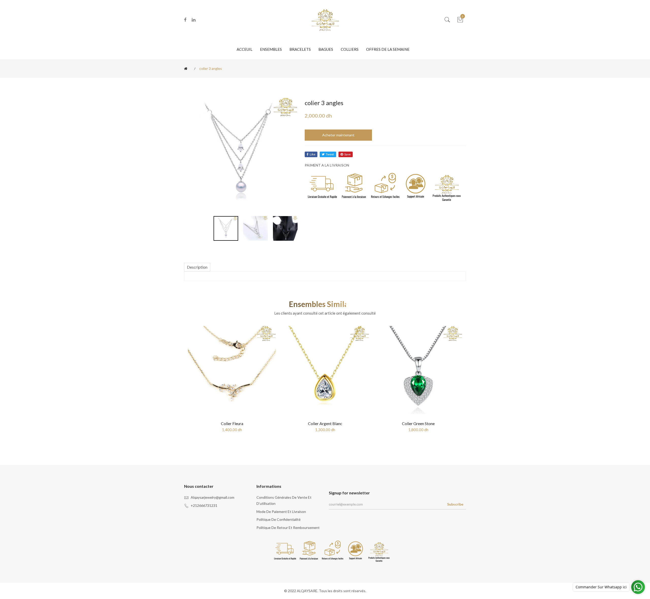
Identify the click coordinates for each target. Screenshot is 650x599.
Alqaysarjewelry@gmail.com (212, 497)
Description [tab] (197, 267)
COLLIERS (350, 49)
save (347, 154)
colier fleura (232, 423)
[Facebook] (185, 20)
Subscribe (455, 504)
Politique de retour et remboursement (288, 527)
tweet (330, 154)
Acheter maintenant (338, 135)
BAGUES (325, 49)
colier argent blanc (325, 423)
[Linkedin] (194, 20)
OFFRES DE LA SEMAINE (388, 49)
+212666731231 (204, 505)
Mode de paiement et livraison (281, 511)
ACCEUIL (244, 49)
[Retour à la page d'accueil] (186, 68)
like (312, 154)
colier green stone (418, 423)
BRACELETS (300, 49)
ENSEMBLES (271, 49)
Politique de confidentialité (278, 519)
